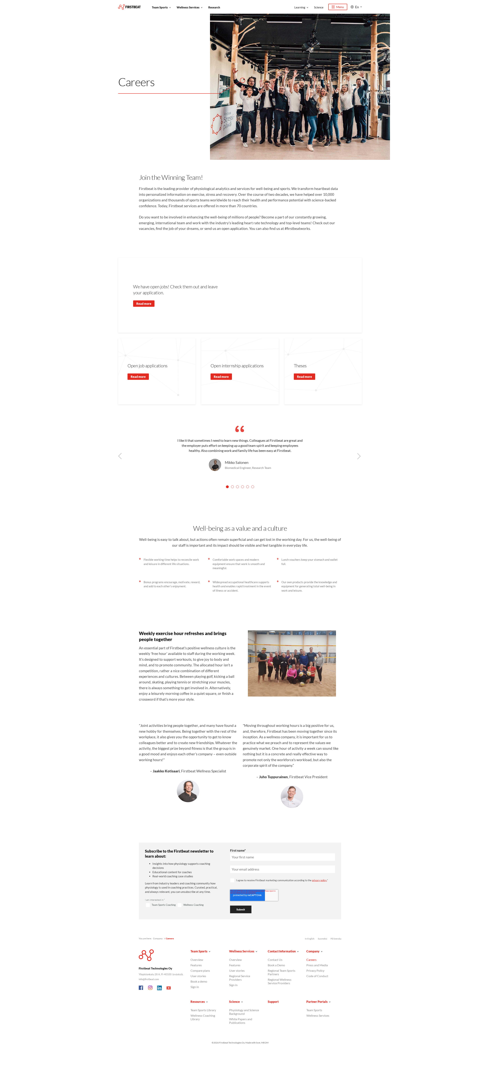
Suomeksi (322, 938)
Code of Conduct (317, 976)
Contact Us (275, 959)
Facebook (141, 988)
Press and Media (317, 965)
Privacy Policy (315, 970)
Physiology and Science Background (244, 1011)
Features (196, 965)
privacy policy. (319, 880)
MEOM (264, 1042)
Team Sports (160, 7)
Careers (311, 959)
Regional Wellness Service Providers (279, 981)
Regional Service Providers (239, 977)
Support (273, 1001)
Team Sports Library (203, 1010)
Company (158, 938)
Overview (196, 959)
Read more (143, 303)
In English (309, 938)
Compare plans (200, 970)
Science (318, 7)
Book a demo (198, 981)
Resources (197, 1001)
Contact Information (282, 951)
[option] (240, 448)
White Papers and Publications (240, 1020)
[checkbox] (183, 905)
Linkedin (159, 988)
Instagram (150, 988)
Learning (299, 7)
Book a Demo (276, 965)
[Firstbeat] (129, 7)
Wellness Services (188, 7)
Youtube (168, 988)
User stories (198, 976)
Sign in (194, 987)
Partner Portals (317, 1001)
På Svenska (336, 938)
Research (214, 7)
